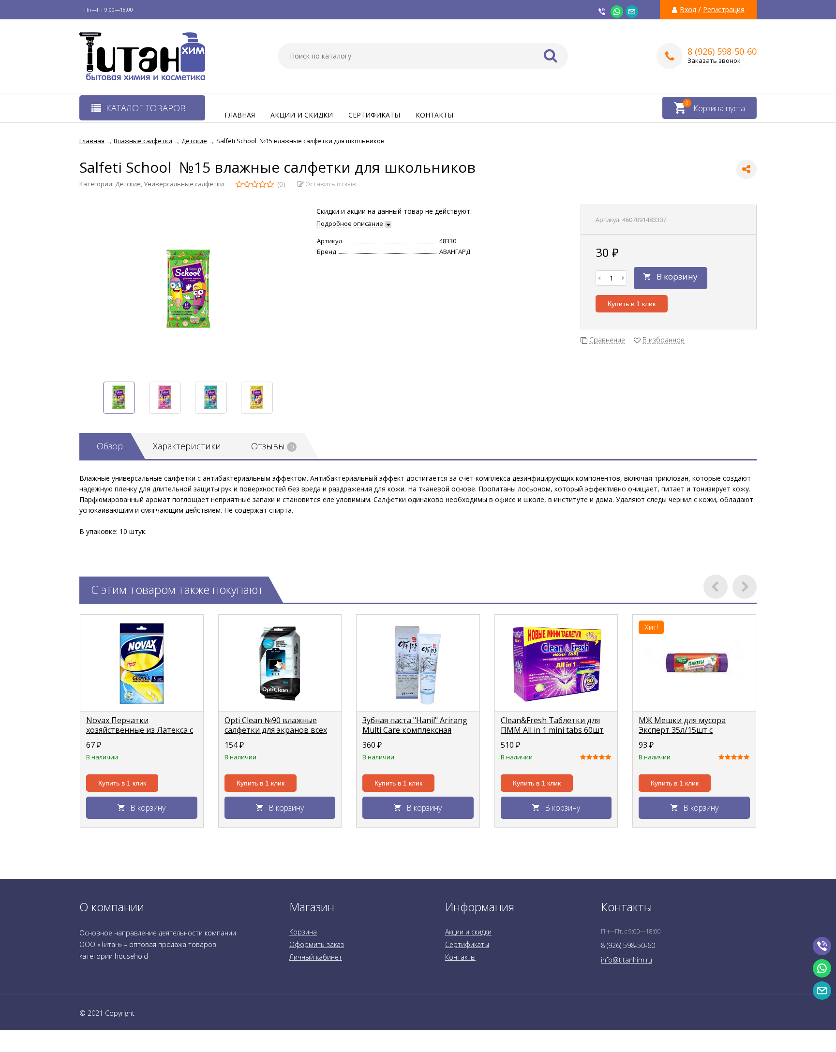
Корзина (303, 931)
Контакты (434, 114)
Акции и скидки (301, 114)
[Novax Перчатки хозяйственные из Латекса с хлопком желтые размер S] (141, 663)
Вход (688, 10)
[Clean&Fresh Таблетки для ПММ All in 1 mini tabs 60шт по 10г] (556, 663)
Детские (128, 183)
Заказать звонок (714, 61)
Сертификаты (374, 114)
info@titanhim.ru (626, 959)
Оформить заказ (316, 944)
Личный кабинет (315, 957)
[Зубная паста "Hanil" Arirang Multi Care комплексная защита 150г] (418, 663)
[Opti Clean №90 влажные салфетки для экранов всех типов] (280, 663)
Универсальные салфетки (184, 183)
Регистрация (724, 10)
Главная (239, 114)
